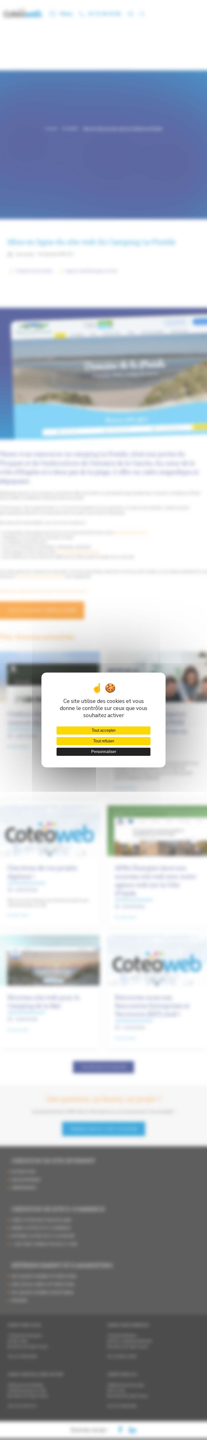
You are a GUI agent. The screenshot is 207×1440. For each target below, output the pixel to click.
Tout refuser (103, 741)
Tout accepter (104, 730)
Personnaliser (103, 751)
